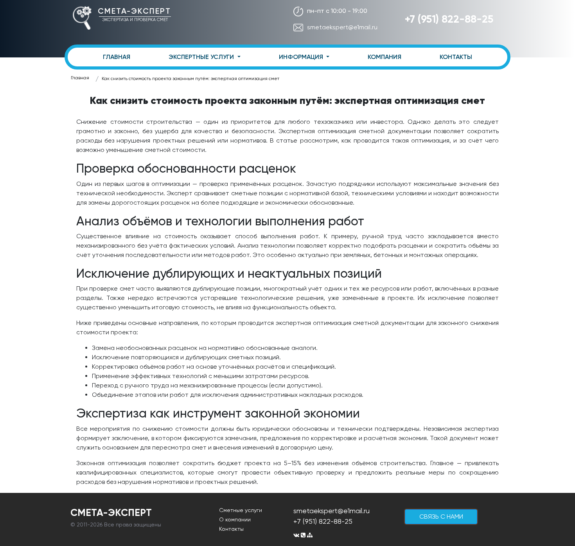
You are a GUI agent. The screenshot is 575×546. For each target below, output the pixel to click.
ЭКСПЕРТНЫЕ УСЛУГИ (202, 57)
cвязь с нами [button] (441, 516)
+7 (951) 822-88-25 (449, 18)
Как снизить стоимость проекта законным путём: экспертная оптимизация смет (190, 78)
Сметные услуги (240, 510)
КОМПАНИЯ (384, 57)
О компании (235, 519)
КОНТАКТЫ (456, 57)
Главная (80, 77)
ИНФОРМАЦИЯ (302, 57)
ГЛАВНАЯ (116, 57)
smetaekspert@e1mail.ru (342, 27)
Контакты (231, 529)
